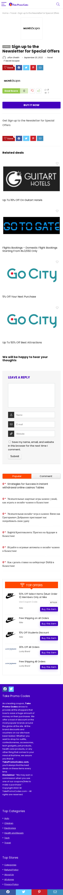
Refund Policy (11, 869)
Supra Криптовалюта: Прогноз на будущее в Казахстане (29, 534)
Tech (7, 837)
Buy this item (49, 609)
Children (8, 823)
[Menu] (4, 4)
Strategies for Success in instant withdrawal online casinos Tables (25, 485)
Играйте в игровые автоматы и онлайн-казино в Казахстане (31, 549)
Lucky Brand (24, 651)
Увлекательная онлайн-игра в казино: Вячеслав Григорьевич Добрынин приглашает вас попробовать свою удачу (31, 517)
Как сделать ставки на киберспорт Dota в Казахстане (28, 564)
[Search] (58, 4)
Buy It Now (31, 105)
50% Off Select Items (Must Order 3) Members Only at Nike (38, 595)
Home (5, 13)
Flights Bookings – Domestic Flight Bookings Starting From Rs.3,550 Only (29, 249)
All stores (9, 879)
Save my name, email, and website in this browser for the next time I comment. (31, 445)
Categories (10, 864)
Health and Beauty (14, 833)
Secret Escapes (12, 60)
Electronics (10, 828)
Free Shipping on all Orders (34, 618)
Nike (21, 608)
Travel (13, 13)
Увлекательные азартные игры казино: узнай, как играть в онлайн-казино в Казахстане (29, 500)
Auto (6, 818)
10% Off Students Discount (34, 632)
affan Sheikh (13, 57)
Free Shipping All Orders (32, 661)
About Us (9, 874)
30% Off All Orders (29, 647)
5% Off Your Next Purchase (19, 296)
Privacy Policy (11, 884)
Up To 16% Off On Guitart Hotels (22, 200)
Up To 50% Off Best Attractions (22, 342)
